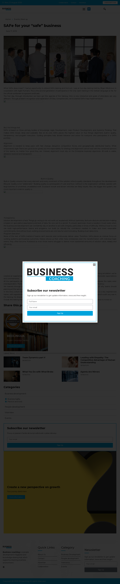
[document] (60, 292)
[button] (94, 265)
